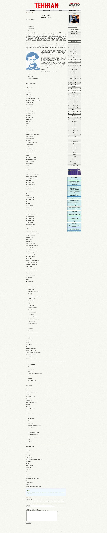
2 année (74, 127)
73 (68, 101)
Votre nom (28, 505)
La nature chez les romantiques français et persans (74, 203)
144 (80, 71)
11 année (74, 74)
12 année (74, 69)
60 (80, 111)
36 (80, 123)
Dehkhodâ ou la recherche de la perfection (74, 200)
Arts (74, 139)
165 (73, 59)
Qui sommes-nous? (46, 10)
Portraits (74, 156)
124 (75, 78)
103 (68, 88)
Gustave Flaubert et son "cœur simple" (74, 207)
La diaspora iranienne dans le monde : (74, 198)
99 (73, 90)
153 (73, 65)
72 (80, 105)
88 (75, 96)
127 (68, 76)
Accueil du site (32, 10)
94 (75, 94)
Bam (74, 216)
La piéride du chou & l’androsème (74, 231)
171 (73, 55)
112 (75, 84)
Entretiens (74, 143)
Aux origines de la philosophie (74, 195)
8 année (74, 92)
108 (80, 88)
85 (68, 96)
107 (78, 88)
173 (78, 55)
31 (68, 123)
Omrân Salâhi (74, 223)
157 (68, 61)
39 (73, 119)
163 (68, 59)
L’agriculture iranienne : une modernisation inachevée (74, 179)
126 (80, 78)
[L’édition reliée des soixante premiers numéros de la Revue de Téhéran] (74, 176)
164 (71, 59)
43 (68, 117)
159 (73, 61)
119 (77, 82)
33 (73, 123)
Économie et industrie (74, 141)
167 (78, 59)
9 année (74, 86)
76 (75, 101)
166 (75, 59)
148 (75, 67)
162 (80, 61)
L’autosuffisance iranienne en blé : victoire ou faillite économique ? (74, 182)
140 (71, 71)
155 (78, 65)
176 (73, 51)
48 (80, 117)
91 (68, 94)
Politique (74, 154)
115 (68, 82)
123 (73, 78)
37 (68, 119)
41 (77, 119)
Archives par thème (74, 35)
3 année (74, 121)
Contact (60, 10)
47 (77, 117)
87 (73, 96)
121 (68, 78)
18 (80, 130)
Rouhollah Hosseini (30, 19)
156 (80, 65)
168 (80, 59)
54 (80, 113)
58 (75, 111)
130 (75, 76)
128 (71, 76)
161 (78, 61)
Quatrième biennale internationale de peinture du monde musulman (74, 186)
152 (71, 65)
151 (68, 65)
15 (73, 130)
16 (75, 130)
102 (80, 90)
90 (80, 96)
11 (77, 134)
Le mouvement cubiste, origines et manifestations (74, 184)
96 (80, 94)
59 (77, 111)
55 (68, 111)
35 (77, 123)
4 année (74, 115)
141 (73, 71)
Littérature (74, 150)
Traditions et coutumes (74, 165)
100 (75, 90)
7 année (74, 98)
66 (80, 107)
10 (75, 134)
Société (74, 163)
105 (73, 88)
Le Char (74, 221)
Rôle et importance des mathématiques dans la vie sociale (74, 226)
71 (77, 105)
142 (75, 71)
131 (78, 76)
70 (75, 105)
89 (77, 96)
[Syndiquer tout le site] (34, 530)
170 (71, 55)
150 (80, 67)
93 (73, 94)
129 (73, 76)
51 (73, 113)
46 (75, 117)
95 (77, 94)
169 (68, 55)
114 (80, 84)
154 (75, 65)
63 (73, 107)
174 (68, 51)
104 (71, 88)
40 (75, 119)
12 (80, 134)
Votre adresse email (29, 506)
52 (75, 113)
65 (77, 107)
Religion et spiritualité (74, 158)
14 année (74, 57)
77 (77, 101)
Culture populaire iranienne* (74, 205)
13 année (74, 63)
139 (68, 71)
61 (68, 107)
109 (68, 84)
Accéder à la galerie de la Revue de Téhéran (74, 19)
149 (78, 67)
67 (68, 105)
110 (71, 84)
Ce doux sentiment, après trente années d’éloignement (74, 209)
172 (75, 55)
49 (68, 113)
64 (75, 107)
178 (68, 47)
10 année (74, 80)
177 (75, 51)
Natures (74, 152)
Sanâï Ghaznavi (74, 211)
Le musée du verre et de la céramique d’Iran (74, 192)
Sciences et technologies (74, 161)
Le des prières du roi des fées (74, 214)
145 (68, 67)
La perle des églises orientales (74, 229)
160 (75, 61)
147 (73, 67)
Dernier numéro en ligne (74, 29)
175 (71, 51)
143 (78, 71)
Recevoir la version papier (74, 10)
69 (73, 105)
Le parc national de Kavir (74, 218)
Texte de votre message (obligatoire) (32, 509)
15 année (74, 53)
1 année (74, 132)
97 (68, 90)
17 (77, 130)
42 (80, 119)
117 (73, 82)
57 (73, 111)
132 (80, 76)
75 (73, 101)
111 (73, 84)
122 (71, 78)
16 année (74, 49)
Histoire (74, 145)
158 (71, 61)
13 (68, 130)
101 (78, 90)
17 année (74, 45)
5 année (74, 109)
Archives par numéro (74, 33)
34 (75, 123)
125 (78, 78)
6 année (74, 103)
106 (75, 88)
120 (80, 82)
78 (80, 101)
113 (77, 84)
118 (75, 82)
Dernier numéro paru (74, 31)
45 (73, 117)
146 (71, 67)
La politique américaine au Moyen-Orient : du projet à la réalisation (74, 189)
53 (77, 113)
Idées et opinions (74, 147)
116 (71, 82)
